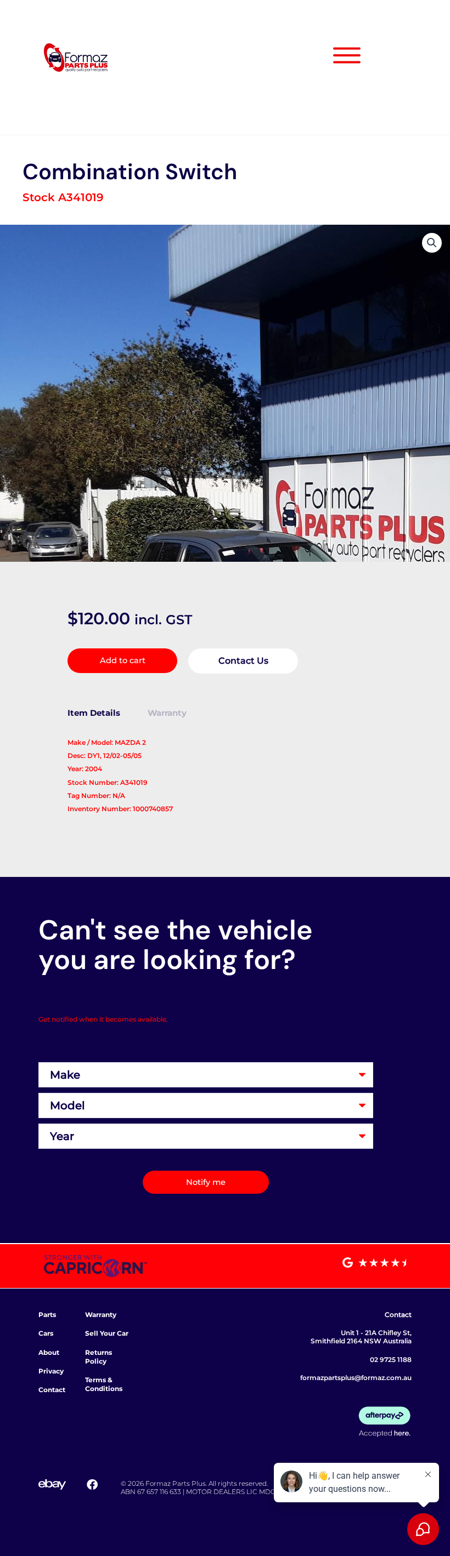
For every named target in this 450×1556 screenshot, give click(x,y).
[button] (432, 243)
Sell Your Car (106, 1333)
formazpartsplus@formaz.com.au (356, 1377)
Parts (47, 1314)
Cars (45, 1333)
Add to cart (122, 660)
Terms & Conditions (103, 1384)
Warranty (100, 1314)
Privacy (51, 1371)
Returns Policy (98, 1356)
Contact (51, 1390)
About (48, 1352)
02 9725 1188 (391, 1359)
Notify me (206, 1182)
